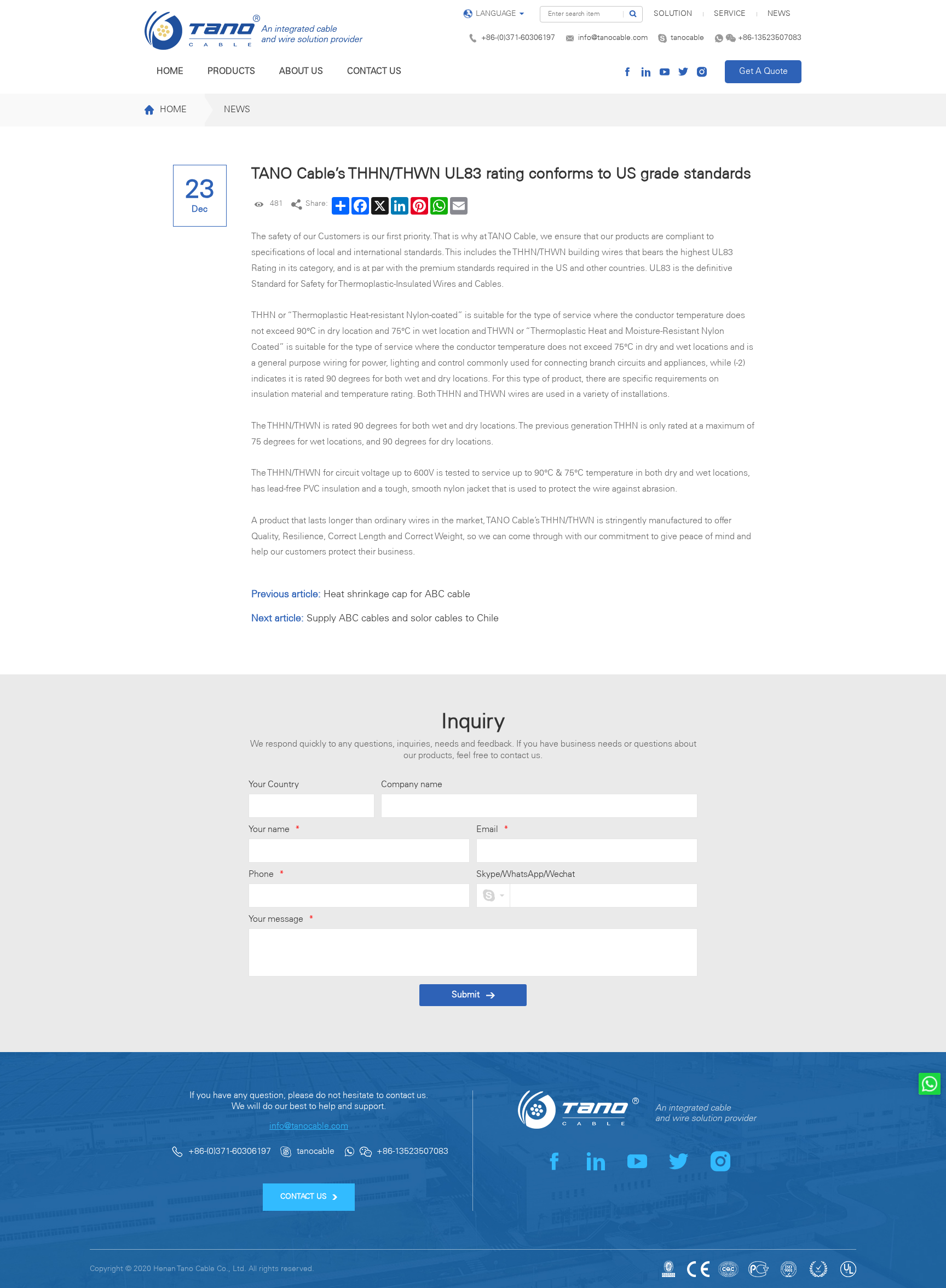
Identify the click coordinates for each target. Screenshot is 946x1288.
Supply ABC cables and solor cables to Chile (403, 618)
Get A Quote (763, 71)
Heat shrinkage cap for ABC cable (397, 594)
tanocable (687, 38)
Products (231, 71)
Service (730, 14)
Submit (466, 995)
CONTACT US (303, 1196)
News (779, 14)
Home (170, 71)
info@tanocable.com (613, 38)
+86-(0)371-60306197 (518, 38)
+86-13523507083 (769, 38)
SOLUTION (673, 14)
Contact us (374, 71)
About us (301, 71)
